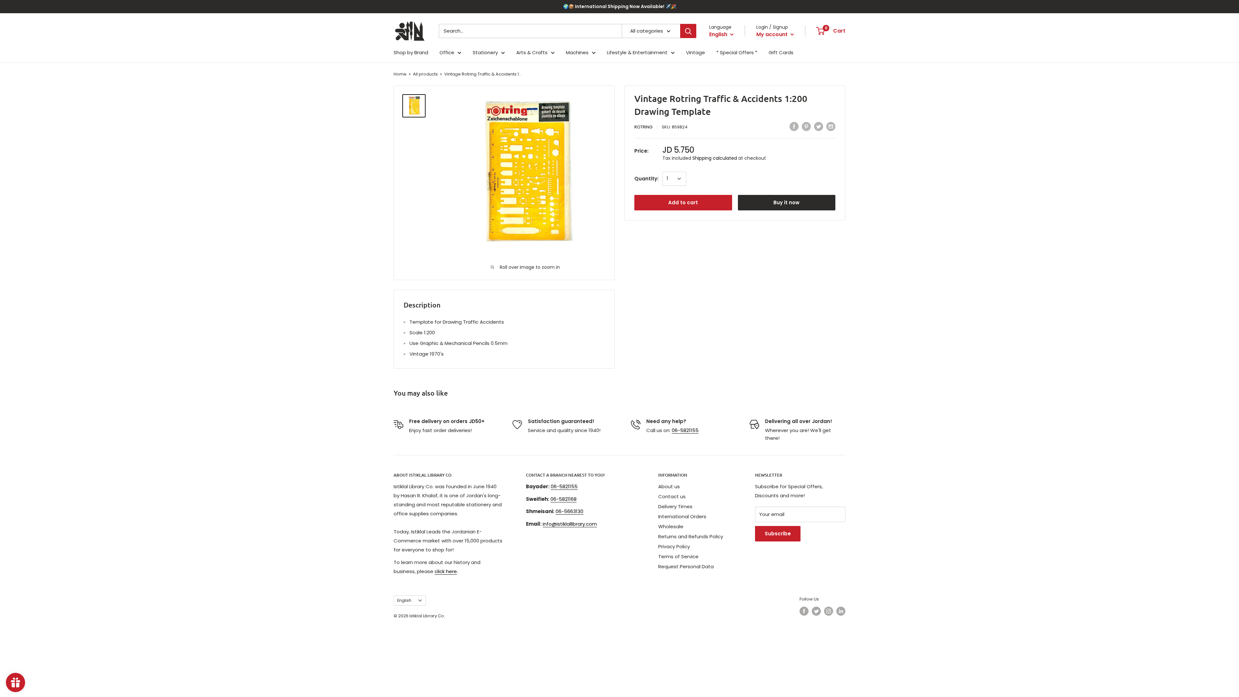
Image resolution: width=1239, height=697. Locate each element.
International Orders (682, 516)
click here (446, 571)
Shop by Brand (411, 52)
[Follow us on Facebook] (804, 611)
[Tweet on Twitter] (818, 126)
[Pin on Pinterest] (806, 126)
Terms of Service (678, 556)
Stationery (485, 52)
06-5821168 (563, 499)
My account (772, 34)
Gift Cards (781, 52)
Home (400, 74)
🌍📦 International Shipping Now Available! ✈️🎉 (619, 6)
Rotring (643, 127)
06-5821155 (685, 430)
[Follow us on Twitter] (816, 611)
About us (669, 486)
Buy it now (786, 202)
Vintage (695, 52)
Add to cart (683, 202)
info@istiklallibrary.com (570, 523)
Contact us (672, 496)
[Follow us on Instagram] (828, 611)
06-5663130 (569, 511)
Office (446, 52)
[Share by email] (830, 126)
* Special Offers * (736, 52)
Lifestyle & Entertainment (637, 52)
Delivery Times (675, 506)
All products (425, 74)
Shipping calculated (714, 158)
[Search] (688, 31)
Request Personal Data (686, 566)
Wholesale (670, 526)
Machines (577, 52)
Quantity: (646, 178)
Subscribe (778, 533)
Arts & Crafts (532, 52)
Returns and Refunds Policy (690, 536)
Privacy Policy (674, 546)
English (404, 600)
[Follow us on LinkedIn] (840, 611)
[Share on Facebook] (794, 126)
